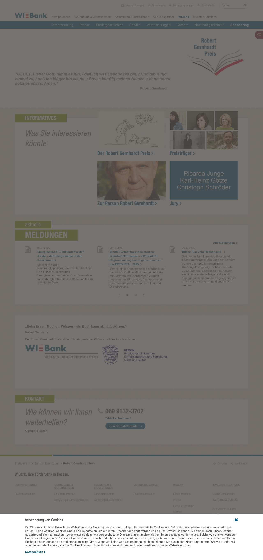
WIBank (183, 17)
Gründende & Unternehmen (93, 17)
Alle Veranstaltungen (224, 509)
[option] (59, 268)
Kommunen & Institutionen (132, 17)
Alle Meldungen (224, 242)
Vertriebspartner (163, 17)
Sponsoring (239, 25)
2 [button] (136, 295)
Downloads (158, 5)
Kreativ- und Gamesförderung (71, 500)
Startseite (21, 463)
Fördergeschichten (109, 25)
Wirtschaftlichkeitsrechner (108, 500)
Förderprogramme (182, 5)
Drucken (222, 463)
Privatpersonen (60, 17)
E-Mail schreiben (117, 418)
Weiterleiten (241, 463)
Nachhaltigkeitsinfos (209, 25)
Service (135, 25)
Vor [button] (144, 295)
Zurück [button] (119, 295)
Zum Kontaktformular (123, 426)
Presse (85, 25)
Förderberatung (62, 25)
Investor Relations (205, 17)
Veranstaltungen (159, 25)
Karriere (182, 25)
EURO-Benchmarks (224, 494)
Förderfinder (208, 5)
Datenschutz (34, 551)
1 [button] (127, 295)
